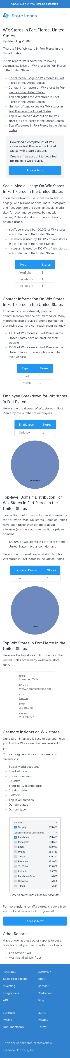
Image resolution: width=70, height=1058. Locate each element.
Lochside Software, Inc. (19, 1050)
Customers (45, 993)
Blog (41, 1000)
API (5, 1000)
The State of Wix (20, 953)
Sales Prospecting (15, 979)
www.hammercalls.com (35, 689)
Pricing (7, 1020)
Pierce (23, 698)
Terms (42, 1027)
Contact (43, 986)
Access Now (35, 170)
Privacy (43, 1020)
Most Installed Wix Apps (25, 957)
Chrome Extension (47, 3)
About (42, 979)
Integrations (11, 993)
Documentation (13, 1027)
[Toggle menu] (65, 15)
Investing (9, 986)
